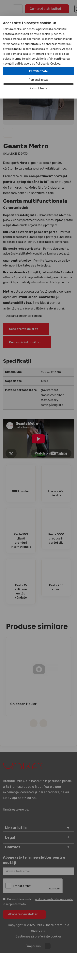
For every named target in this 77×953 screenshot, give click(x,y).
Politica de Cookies (48, 63)
